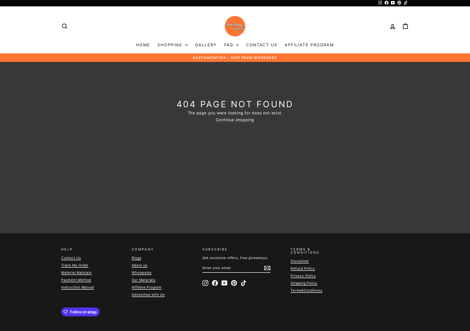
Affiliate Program (309, 44)
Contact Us (261, 44)
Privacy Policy (303, 276)
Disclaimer (300, 261)
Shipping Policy (304, 283)
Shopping (170, 44)
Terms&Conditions (306, 290)
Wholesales (142, 272)
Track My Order (74, 265)
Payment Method (76, 280)
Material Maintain (76, 272)
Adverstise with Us (148, 294)
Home (143, 44)
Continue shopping (235, 120)
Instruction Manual (77, 287)
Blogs (136, 258)
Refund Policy (303, 268)
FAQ (229, 44)
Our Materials (143, 280)
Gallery (206, 44)
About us (139, 265)
